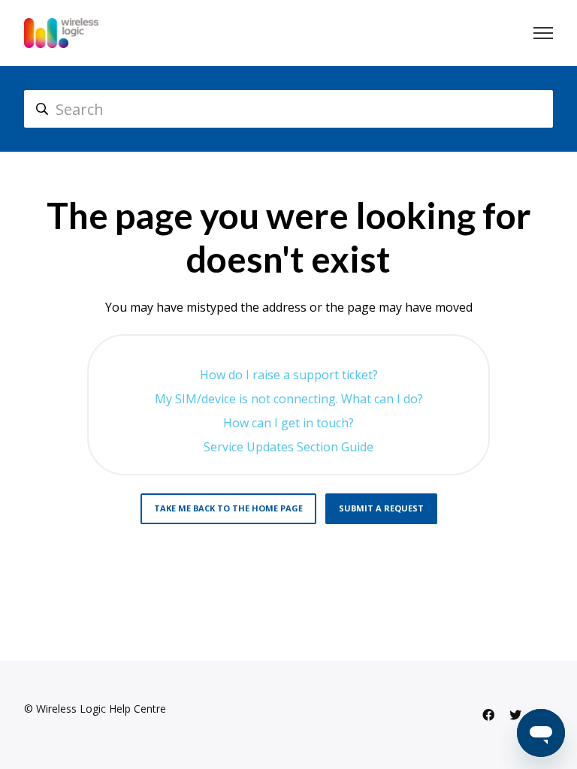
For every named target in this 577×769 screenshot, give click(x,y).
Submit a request (381, 508)
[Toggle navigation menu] (543, 33)
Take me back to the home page (228, 508)
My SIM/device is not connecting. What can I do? (289, 399)
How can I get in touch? (288, 423)
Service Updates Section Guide (288, 447)
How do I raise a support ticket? (289, 374)
